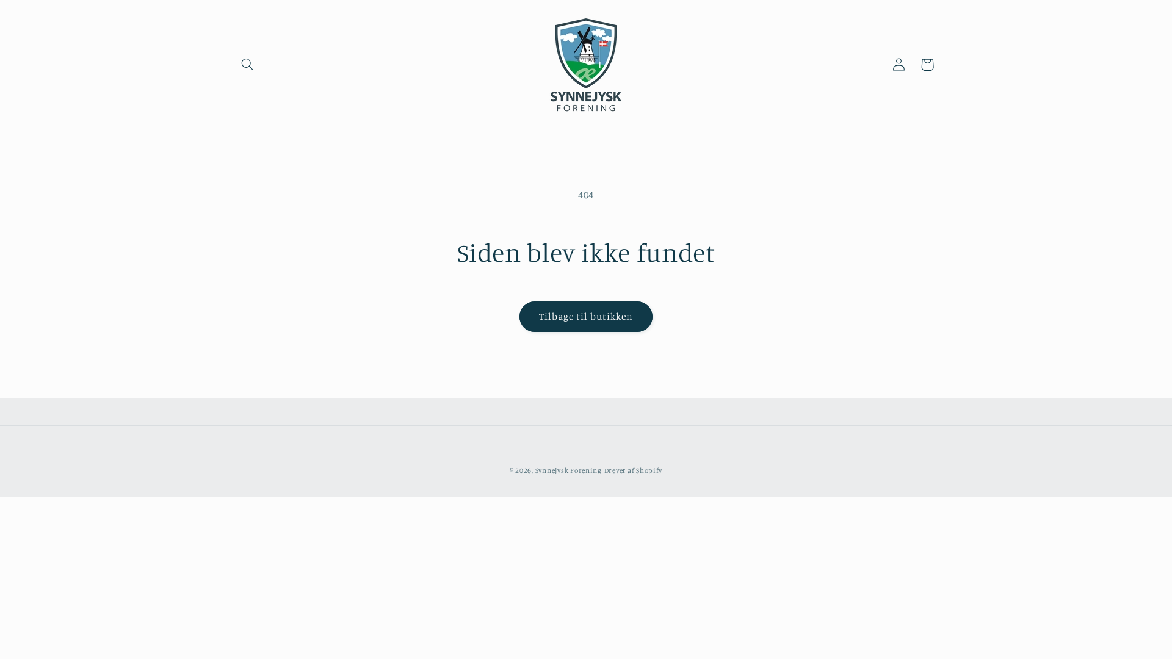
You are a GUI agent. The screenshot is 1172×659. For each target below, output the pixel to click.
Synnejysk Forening (568, 470)
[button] (248, 65)
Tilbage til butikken (586, 316)
